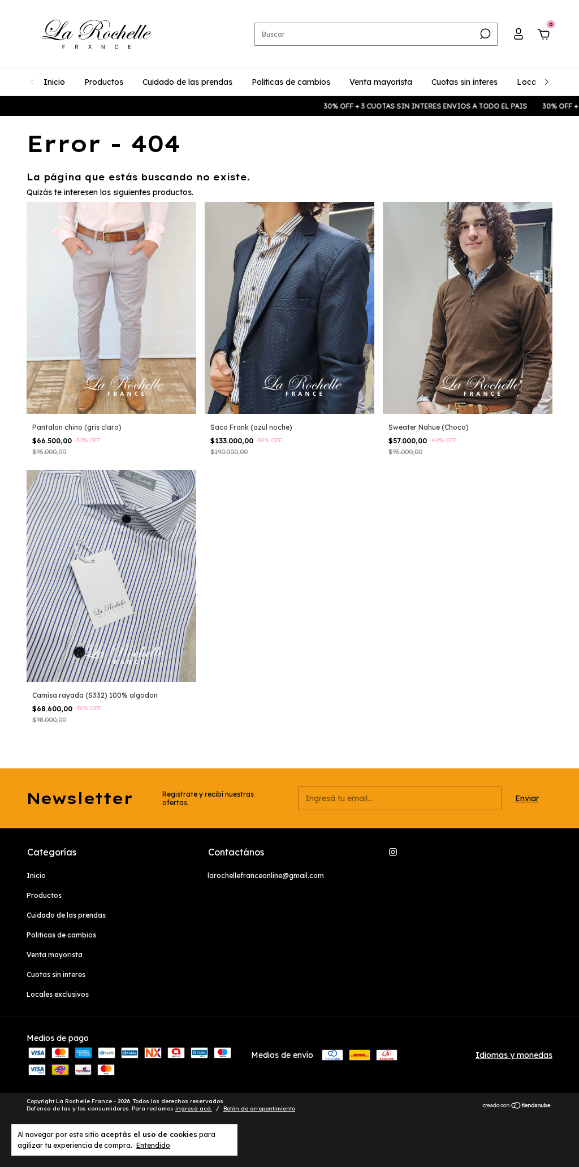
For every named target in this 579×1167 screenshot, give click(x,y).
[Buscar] (484, 34)
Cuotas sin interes (464, 82)
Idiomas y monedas (514, 1055)
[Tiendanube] (517, 1106)
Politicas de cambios (291, 82)
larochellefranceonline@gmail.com (266, 875)
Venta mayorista (380, 82)
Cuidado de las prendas (187, 82)
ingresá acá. (193, 1108)
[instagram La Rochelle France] (392, 852)
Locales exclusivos (58, 994)
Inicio (54, 82)
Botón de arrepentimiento (259, 1108)
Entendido (153, 1145)
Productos (103, 82)
